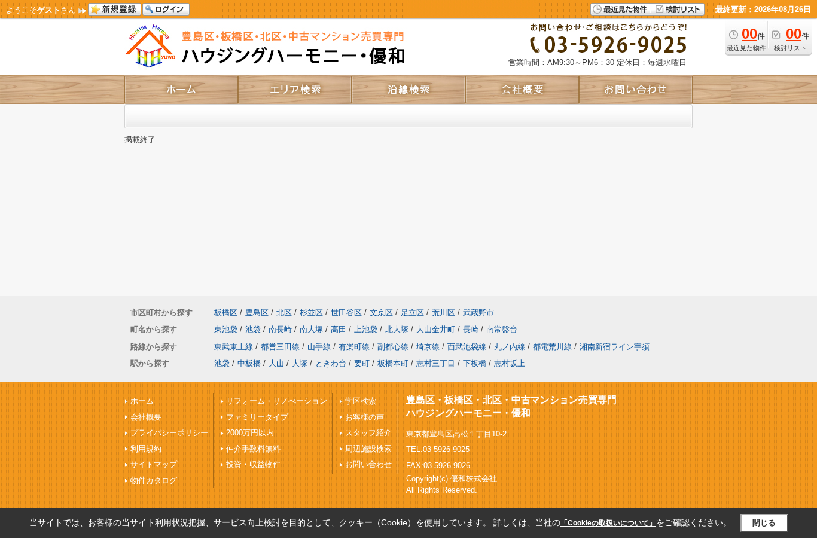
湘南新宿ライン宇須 (615, 346)
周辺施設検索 (368, 448)
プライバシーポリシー (169, 432)
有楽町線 (354, 346)
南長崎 (280, 329)
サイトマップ (153, 464)
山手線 (319, 346)
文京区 (381, 312)
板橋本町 (392, 363)
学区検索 (360, 400)
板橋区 (225, 312)
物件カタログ (153, 480)
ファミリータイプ (257, 417)
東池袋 (225, 329)
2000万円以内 (250, 432)
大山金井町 (435, 329)
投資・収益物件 (253, 464)
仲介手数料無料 (253, 448)
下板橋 (474, 363)
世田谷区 (346, 312)
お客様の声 (364, 417)
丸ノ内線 (509, 346)
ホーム (142, 400)
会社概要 (145, 417)
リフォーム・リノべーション (276, 400)
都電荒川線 (552, 346)
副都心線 (392, 346)
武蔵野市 (478, 312)
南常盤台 (501, 329)
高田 (338, 329)
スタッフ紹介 (368, 432)
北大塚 (396, 329)
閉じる (764, 522)
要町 (362, 363)
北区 (284, 312)
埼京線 (428, 346)
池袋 (253, 329)
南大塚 (311, 329)
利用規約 (145, 448)
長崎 (470, 329)
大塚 (299, 363)
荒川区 (443, 312)
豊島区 (257, 312)
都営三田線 (280, 346)
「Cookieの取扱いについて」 (608, 523)
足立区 (412, 312)
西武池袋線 (466, 346)
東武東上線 (233, 346)
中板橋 (249, 363)
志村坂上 (509, 363)
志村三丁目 (435, 363)
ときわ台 (330, 363)
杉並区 (311, 312)
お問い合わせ (368, 464)
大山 (276, 363)
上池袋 (365, 329)
